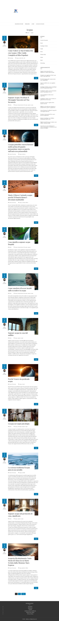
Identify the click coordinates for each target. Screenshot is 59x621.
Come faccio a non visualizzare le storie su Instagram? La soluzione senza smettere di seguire (48, 127)
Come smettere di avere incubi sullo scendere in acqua (20, 289)
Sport (41, 60)
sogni (32, 293)
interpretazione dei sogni (22, 247)
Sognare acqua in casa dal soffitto (18, 334)
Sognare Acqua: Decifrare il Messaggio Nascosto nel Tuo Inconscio (18, 99)
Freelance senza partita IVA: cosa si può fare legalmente (47, 115)
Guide (41, 48)
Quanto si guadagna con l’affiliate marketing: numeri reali (47, 119)
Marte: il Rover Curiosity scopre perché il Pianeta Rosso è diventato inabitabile (20, 197)
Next (23, 593)
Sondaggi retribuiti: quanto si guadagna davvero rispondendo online (48, 87)
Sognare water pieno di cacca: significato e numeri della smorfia (47, 72)
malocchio (21, 58)
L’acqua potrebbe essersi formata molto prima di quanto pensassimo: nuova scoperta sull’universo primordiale (20, 147)
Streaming (11, 58)
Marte (27, 202)
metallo (23, 472)
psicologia (19, 426)
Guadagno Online (44, 45)
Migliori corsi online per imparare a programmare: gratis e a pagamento (47, 107)
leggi (36, 78)
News (41, 51)
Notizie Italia (43, 54)
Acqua (17, 58)
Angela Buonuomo (4, 46)
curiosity (23, 202)
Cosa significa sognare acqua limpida (19, 243)
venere (23, 384)
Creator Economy (12, 154)
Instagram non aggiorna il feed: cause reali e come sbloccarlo (48, 76)
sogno (22, 518)
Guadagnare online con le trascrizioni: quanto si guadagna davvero (48, 91)
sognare (29, 247)
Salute (10, 247)
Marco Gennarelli (4, 92)
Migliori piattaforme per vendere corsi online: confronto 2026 (48, 123)
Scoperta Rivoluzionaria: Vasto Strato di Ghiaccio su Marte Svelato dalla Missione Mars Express (19, 561)
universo (23, 154)
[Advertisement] (35, 11)
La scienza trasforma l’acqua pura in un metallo (19, 468)
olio (24, 58)
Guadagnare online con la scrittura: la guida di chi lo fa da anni (48, 99)
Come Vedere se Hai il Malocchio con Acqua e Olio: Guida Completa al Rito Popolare (20, 52)
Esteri (41, 43)
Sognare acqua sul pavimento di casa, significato (20, 514)
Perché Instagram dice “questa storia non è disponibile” (47, 80)
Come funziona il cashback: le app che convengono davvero (48, 111)
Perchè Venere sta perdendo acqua (18, 380)
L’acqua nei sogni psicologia (18, 424)
